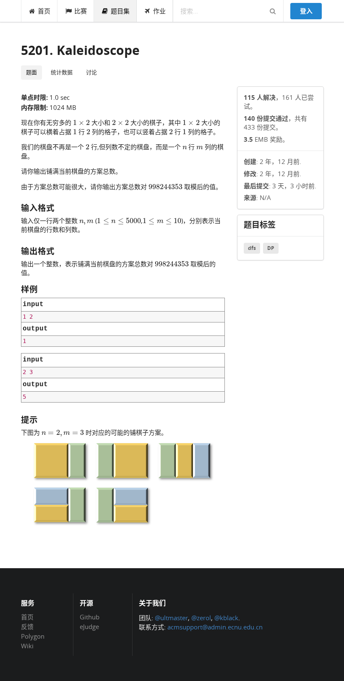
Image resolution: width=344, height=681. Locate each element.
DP (270, 248)
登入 (306, 11)
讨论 (91, 72)
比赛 (80, 11)
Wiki (27, 646)
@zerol (201, 617)
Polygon (32, 636)
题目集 (120, 11)
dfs (252, 248)
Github (89, 617)
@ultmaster (171, 617)
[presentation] (81, 122)
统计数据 (62, 72)
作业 (159, 11)
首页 (44, 11)
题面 (31, 72)
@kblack (226, 617)
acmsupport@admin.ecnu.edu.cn (215, 627)
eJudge (89, 626)
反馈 (27, 626)
